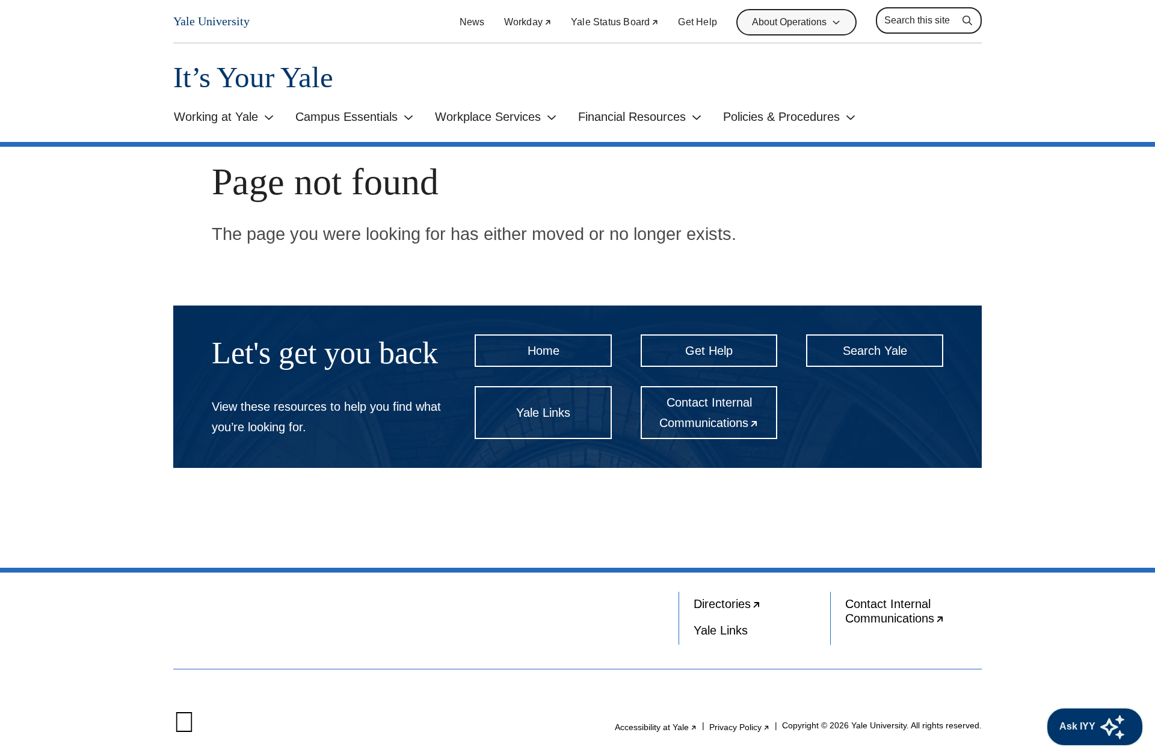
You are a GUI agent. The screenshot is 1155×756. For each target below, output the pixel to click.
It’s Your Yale (253, 77)
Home (543, 350)
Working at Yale (216, 116)
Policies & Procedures (781, 116)
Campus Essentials (346, 116)
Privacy (739, 727)
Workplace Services (488, 116)
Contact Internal (718, 417)
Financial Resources (632, 116)
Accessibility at (656, 727)
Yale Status (615, 22)
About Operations (789, 22)
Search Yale (875, 350)
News (472, 22)
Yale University (211, 21)
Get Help (697, 22)
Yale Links (543, 412)
